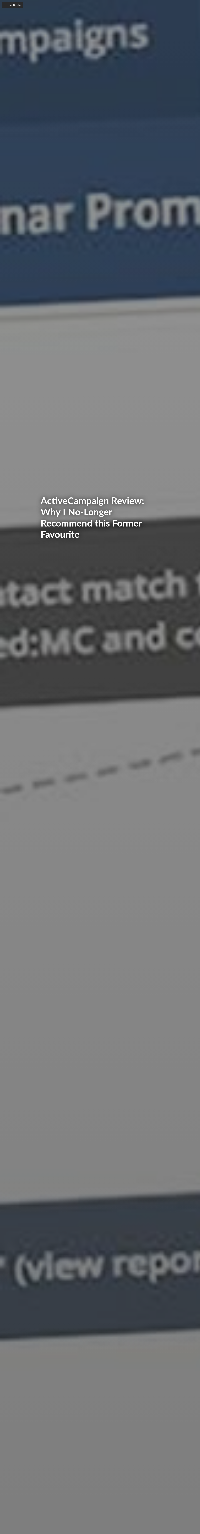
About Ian (166, 5)
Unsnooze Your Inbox (144, 5)
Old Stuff (181, 5)
